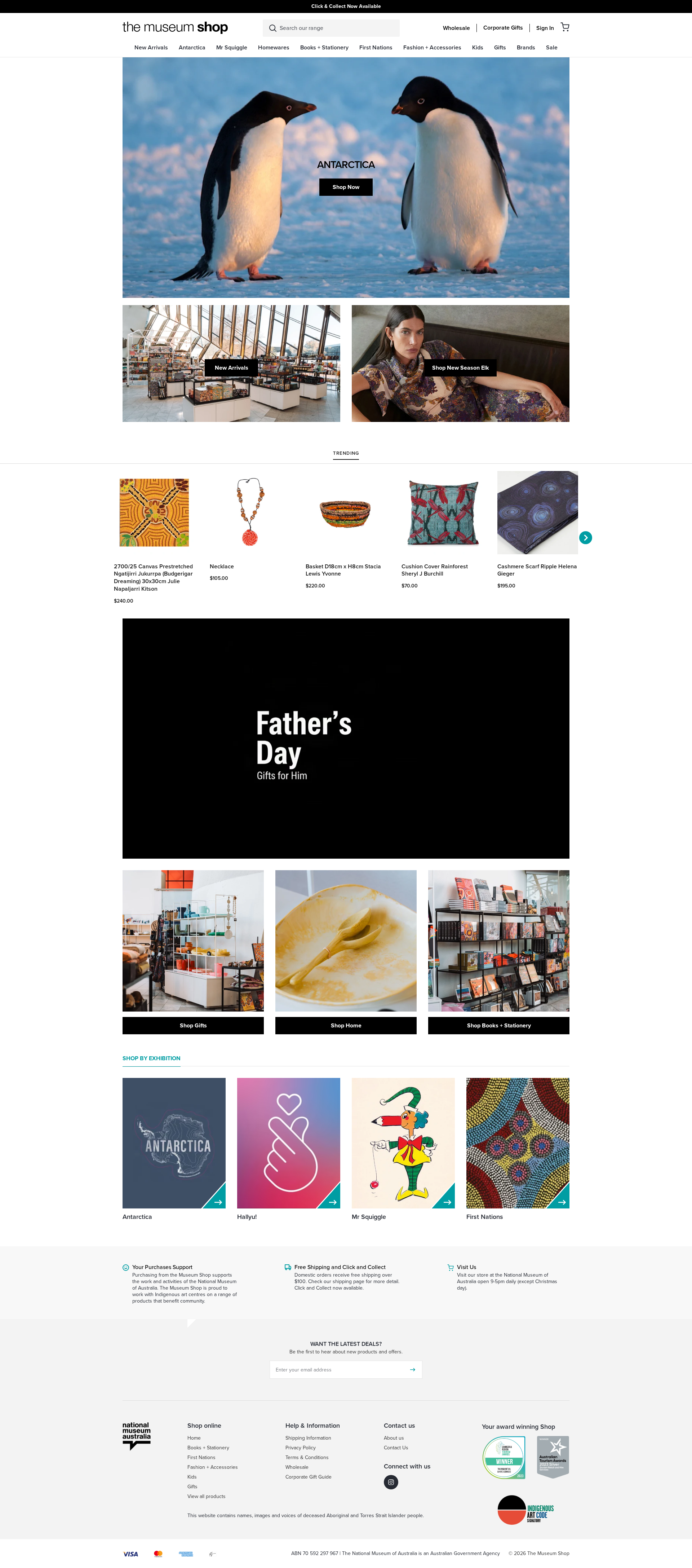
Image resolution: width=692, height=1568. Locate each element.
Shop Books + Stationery (499, 1025)
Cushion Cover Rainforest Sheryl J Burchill (435, 570)
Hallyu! (247, 1216)
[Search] (272, 28)
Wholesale (456, 28)
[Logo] (175, 28)
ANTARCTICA (346, 164)
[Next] (585, 537)
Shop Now (346, 187)
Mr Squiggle (369, 1216)
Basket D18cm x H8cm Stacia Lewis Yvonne (343, 570)
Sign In (545, 28)
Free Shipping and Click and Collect (340, 1267)
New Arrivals (231, 368)
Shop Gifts (193, 1025)
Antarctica (137, 1216)
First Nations (484, 1216)
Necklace (222, 567)
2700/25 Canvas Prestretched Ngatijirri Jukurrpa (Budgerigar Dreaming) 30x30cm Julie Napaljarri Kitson (153, 578)
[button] (564, 26)
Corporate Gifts (503, 28)
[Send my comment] (412, 1369)
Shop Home (346, 1025)
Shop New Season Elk (460, 368)
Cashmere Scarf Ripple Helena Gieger (537, 570)
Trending (346, 454)
